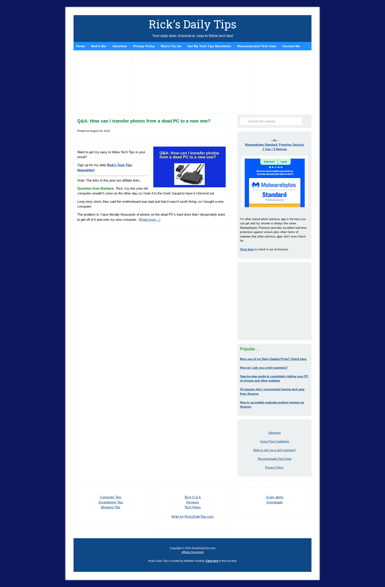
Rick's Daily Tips (192, 24)
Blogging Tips (110, 507)
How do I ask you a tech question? (264, 367)
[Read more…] (149, 219)
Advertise (274, 432)
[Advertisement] (274, 301)
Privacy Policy (274, 467)
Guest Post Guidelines (274, 441)
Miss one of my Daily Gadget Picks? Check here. (273, 359)
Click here (212, 560)
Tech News (192, 507)
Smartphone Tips (110, 502)
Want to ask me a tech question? (274, 450)
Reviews (192, 502)
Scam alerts (274, 497)
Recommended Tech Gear (274, 458)
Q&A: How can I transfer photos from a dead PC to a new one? (143, 121)
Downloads (274, 502)
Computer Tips (110, 497)
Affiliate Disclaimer (192, 552)
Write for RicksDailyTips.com (192, 516)
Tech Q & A (192, 497)
